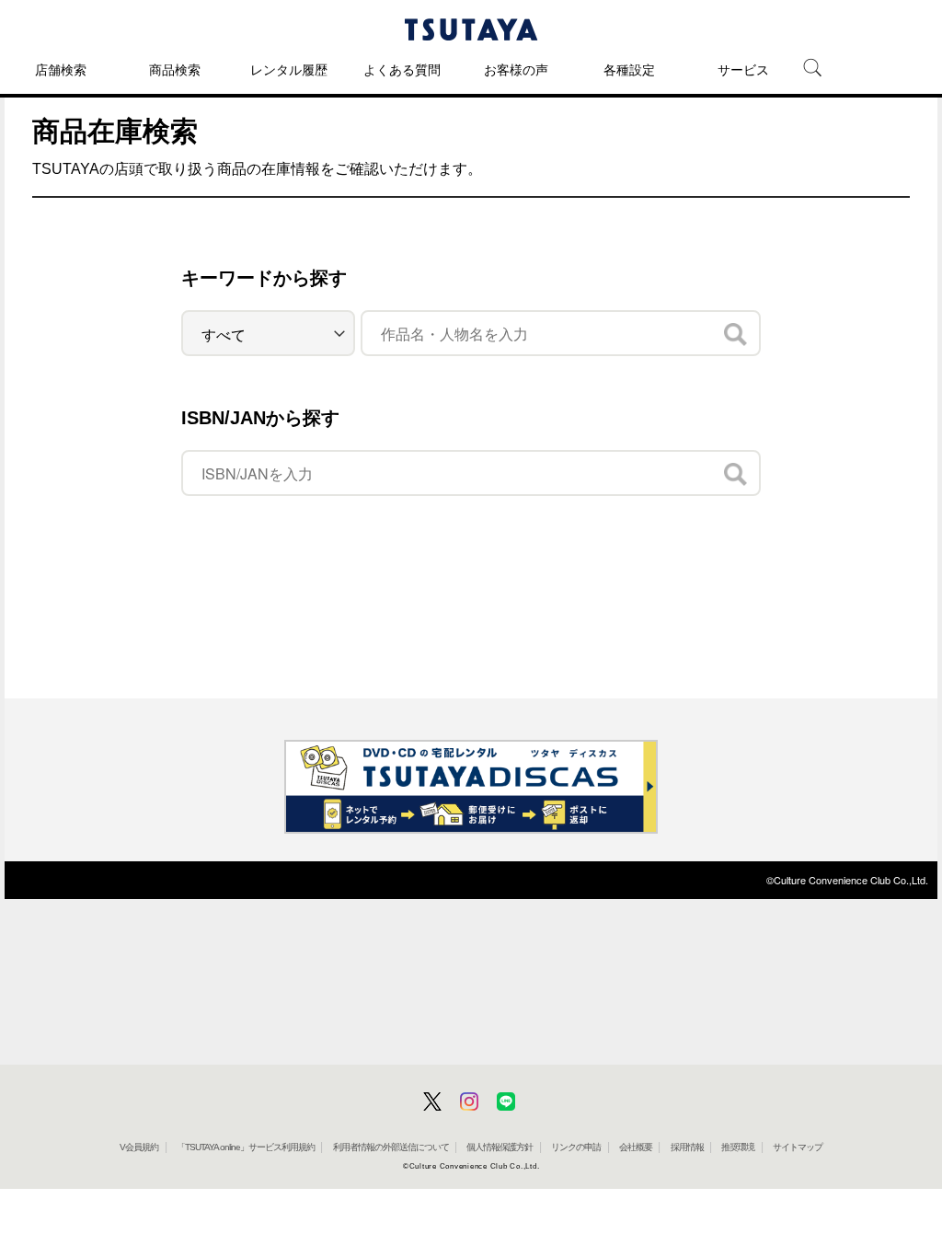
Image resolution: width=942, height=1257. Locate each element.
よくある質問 (402, 70)
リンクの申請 (576, 1147)
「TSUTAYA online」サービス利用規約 (246, 1147)
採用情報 (687, 1147)
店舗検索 (60, 70)
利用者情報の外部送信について (391, 1147)
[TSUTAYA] (471, 29)
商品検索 (175, 70)
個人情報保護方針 (499, 1147)
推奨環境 (737, 1147)
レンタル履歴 (288, 70)
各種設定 (629, 70)
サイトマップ (797, 1147)
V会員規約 (139, 1147)
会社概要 (635, 1147)
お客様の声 (516, 70)
